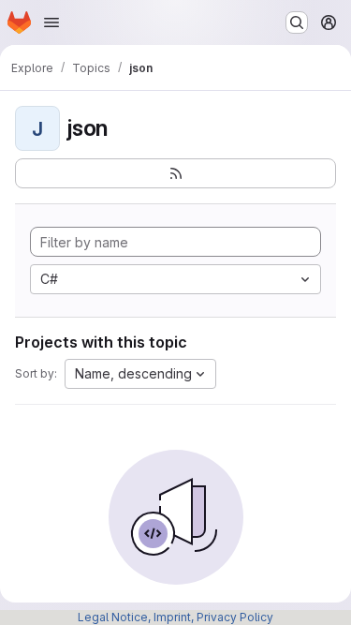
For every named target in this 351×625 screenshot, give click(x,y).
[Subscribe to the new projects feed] (175, 173)
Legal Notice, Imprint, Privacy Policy (175, 617)
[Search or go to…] (296, 22)
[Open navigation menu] (51, 22)
